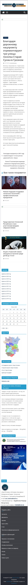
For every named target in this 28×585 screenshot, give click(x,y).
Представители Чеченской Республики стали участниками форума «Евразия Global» (13, 225)
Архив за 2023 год (6, 281)
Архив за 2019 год (6, 291)
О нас (3, 527)
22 (10, 321)
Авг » (7, 328)
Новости (6, 37)
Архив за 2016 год (6, 298)
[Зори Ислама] (3, 12)
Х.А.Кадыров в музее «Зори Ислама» (11, 365)
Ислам (3, 551)
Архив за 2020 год (6, 288)
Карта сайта (5, 523)
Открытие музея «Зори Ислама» (10, 367)
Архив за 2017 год (6, 296)
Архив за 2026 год (6, 274)
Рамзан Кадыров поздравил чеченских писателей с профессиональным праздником (13, 194)
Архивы (4, 520)
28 (6, 324)
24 (17, 321)
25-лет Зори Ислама (7, 370)
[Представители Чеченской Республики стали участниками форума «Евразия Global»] (14, 207)
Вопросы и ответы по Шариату (10, 548)
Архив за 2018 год (6, 293)
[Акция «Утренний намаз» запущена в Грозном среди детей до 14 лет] (14, 237)
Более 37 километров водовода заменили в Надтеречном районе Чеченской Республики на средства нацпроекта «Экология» (14, 165)
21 (6, 321)
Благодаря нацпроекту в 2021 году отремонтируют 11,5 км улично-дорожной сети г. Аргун (13, 156)
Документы (5, 517)
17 (17, 318)
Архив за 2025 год (6, 276)
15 (10, 318)
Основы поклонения (7, 545)
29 (10, 324)
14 (6, 318)
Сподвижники (5, 542)
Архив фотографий (6, 372)
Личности (4, 514)
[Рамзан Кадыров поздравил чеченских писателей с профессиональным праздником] (14, 177)
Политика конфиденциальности (10, 530)
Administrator (14, 63)
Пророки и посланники (8, 539)
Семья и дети (5, 557)
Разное (3, 554)
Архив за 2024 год (6, 279)
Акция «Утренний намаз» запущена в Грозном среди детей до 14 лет (13, 254)
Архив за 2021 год (6, 286)
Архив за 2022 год (6, 283)
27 (3, 324)
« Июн (3, 328)
